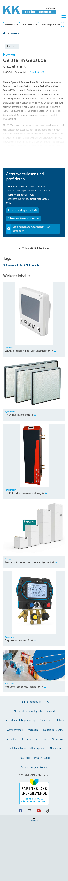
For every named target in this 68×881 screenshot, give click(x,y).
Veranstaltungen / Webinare (35, 767)
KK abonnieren (29, 739)
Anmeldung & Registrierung (20, 720)
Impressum (33, 729)
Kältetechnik (11, 24)
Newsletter (56, 748)
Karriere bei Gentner (53, 729)
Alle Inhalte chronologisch (28, 711)
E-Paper (61, 720)
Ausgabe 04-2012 (38, 72)
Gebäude (11, 265)
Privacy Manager (42, 757)
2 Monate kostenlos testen (24, 218)
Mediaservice (58, 739)
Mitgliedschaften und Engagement (27, 748)
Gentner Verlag (15, 729)
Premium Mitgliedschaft (22, 210)
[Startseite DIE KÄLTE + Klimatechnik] (29, 10)
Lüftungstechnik (51, 24)
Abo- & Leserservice (31, 701)
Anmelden (51, 711)
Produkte (34, 265)
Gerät (22, 265)
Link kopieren (41, 248)
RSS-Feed (25, 757)
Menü (63, 21)
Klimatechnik (30, 24)
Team (44, 739)
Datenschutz (45, 720)
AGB (48, 701)
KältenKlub (11, 739)
